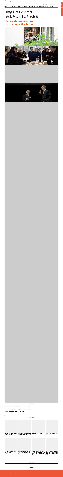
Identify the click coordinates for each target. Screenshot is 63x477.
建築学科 (9, 473)
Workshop (24, 6)
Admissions (41, 6)
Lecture (19, 6)
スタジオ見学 (61, 10)
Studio (15, 6)
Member (11, 6)
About (6, 6)
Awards (36, 6)
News (46, 6)
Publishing (30, 6)
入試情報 (61, 3)
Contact (51, 6)
